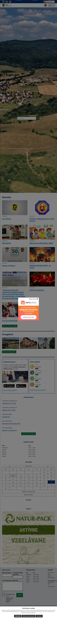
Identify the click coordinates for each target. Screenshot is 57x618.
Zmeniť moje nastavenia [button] (28, 616)
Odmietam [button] (39, 616)
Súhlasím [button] (17, 616)
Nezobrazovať (33, 299)
